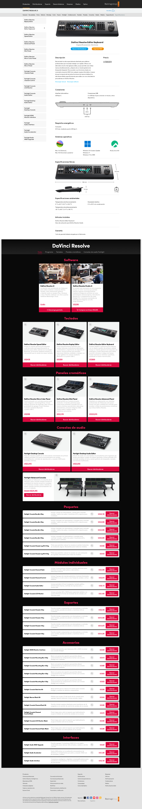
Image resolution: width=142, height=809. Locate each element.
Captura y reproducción (29, 788)
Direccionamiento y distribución (58, 788)
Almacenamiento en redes (56, 783)
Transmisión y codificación (56, 790)
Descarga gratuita (55, 310)
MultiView (52, 785)
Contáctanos (81, 781)
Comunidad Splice (82, 785)
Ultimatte (25, 783)
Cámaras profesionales (28, 776)
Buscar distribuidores (79, 49)
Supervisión (53, 781)
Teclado (79, 15)
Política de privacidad (110, 785)
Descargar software (73, 81)
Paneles (85, 15)
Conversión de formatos (56, 776)
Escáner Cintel (26, 790)
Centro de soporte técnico (84, 778)
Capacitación (110, 15)
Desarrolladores (58, 4)
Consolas (91, 15)
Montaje (48, 15)
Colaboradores (109, 781)
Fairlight (64, 15)
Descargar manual (60, 81)
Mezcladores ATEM (27, 781)
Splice (85, 4)
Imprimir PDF (98, 49)
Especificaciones (120, 15)
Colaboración (72, 15)
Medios (78, 4)
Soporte (47, 4)
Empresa (70, 4)
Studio (97, 15)
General (25, 15)
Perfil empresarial (109, 778)
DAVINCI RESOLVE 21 (30, 10)
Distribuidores (37, 4)
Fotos (38, 15)
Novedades (32, 15)
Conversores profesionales (56, 778)
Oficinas (107, 776)
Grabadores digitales (28, 785)
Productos (26, 4)
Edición (43, 15)
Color (54, 15)
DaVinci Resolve (30, 778)
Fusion (59, 15)
